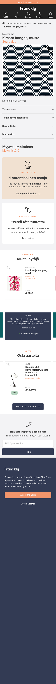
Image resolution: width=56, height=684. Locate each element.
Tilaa (28, 451)
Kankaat (27, 23)
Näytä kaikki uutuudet (26, 406)
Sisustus (18, 23)
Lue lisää (26, 238)
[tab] (28, 109)
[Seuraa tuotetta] (49, 49)
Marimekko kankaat (42, 23)
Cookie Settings (28, 504)
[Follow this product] (8, 268)
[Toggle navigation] (5, 14)
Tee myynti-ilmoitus (26, 193)
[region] (28, 571)
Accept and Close (28, 495)
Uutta (9, 23)
